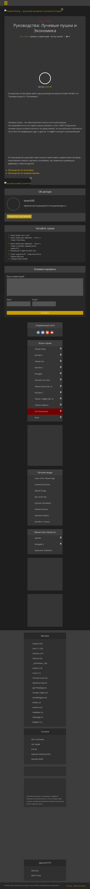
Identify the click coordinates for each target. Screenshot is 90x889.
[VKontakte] (38, 332)
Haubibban (36, 712)
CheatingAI (36, 717)
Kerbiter (35, 702)
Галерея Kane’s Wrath (19, 259)
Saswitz (35, 644)
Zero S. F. (36, 648)
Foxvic (34, 673)
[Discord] (43, 332)
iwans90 (60, 37)
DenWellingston (38, 697)
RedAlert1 (36, 722)
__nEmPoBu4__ (38, 663)
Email (35, 299)
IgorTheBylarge (38, 688)
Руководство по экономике (21, 170)
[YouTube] (52, 332)
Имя (9, 299)
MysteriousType (38, 683)
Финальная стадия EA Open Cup (23, 251)
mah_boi (35, 658)
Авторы (69, 886)
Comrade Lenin (38, 678)
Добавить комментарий (39, 37)
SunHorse (36, 707)
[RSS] (47, 332)
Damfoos (36, 653)
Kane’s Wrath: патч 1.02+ (20, 235)
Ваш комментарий (15, 276)
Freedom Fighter (38, 693)
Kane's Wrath (45, 21)
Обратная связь (79, 886)
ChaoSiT (35, 668)
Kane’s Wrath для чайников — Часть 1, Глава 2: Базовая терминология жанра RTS (26, 246)
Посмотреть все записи (19, 216)
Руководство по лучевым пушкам (23, 173)
